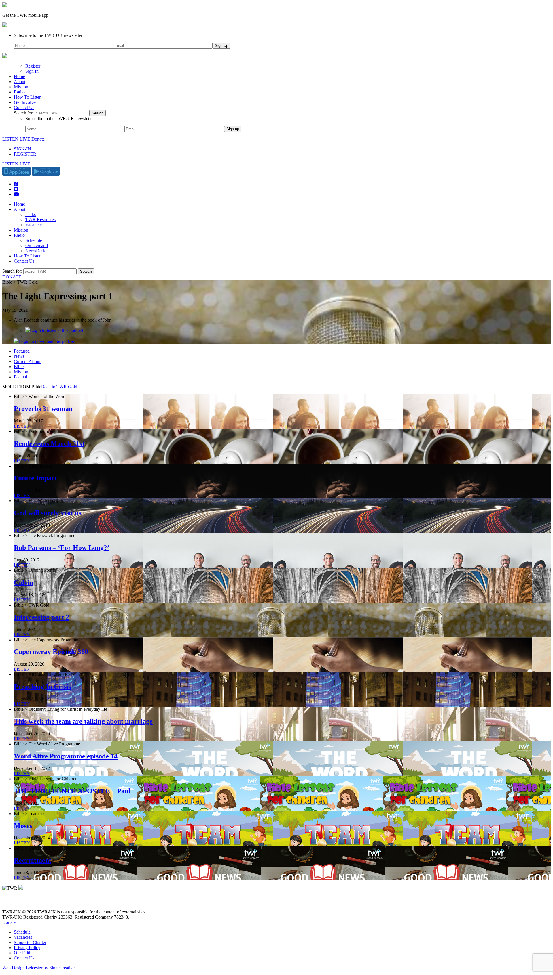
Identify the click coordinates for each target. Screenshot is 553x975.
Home (19, 76)
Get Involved (26, 102)
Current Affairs (27, 361)
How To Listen (27, 97)
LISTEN (22, 426)
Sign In (32, 71)
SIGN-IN (22, 148)
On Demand (36, 245)
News (19, 356)
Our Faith (22, 952)
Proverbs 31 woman (43, 408)
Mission (21, 86)
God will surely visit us (47, 513)
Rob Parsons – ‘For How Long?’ (61, 547)
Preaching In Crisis (42, 686)
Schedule (33, 240)
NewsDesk (35, 250)
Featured (22, 351)
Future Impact (35, 478)
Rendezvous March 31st (49, 443)
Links (30, 214)
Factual (20, 376)
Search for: (24, 112)
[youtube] (34, 902)
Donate (38, 139)
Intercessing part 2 (41, 617)
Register (32, 66)
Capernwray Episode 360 (51, 651)
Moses (23, 825)
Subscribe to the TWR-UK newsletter (48, 35)
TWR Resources (40, 219)
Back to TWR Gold (59, 386)
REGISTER (25, 154)
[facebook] (18, 902)
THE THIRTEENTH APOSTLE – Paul (72, 791)
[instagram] (26, 902)
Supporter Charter (30, 942)
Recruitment (32, 860)
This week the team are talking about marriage (83, 721)
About (19, 81)
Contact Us (24, 107)
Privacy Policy (27, 947)
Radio (19, 91)
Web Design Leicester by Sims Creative (38, 967)
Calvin (23, 582)
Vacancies (34, 224)
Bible (19, 366)
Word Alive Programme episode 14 (66, 756)
